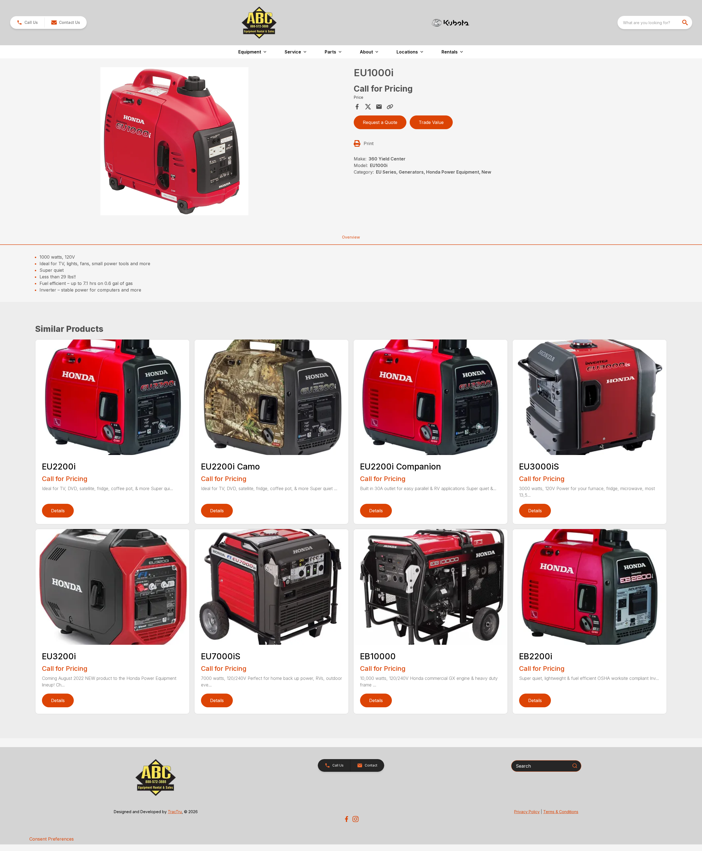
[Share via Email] (379, 106)
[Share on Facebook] (357, 106)
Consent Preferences (51, 839)
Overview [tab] (351, 237)
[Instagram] (355, 819)
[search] (685, 22)
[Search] (575, 765)
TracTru (175, 811)
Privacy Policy (527, 811)
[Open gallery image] (174, 141)
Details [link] (58, 510)
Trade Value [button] (431, 122)
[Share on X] (368, 106)
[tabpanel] (192, 142)
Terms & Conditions (560, 811)
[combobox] (655, 22)
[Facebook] (346, 819)
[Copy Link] (390, 106)
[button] (27, 22)
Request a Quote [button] (380, 122)
